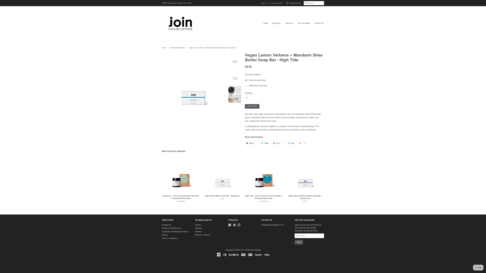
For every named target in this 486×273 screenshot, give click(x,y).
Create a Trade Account (171, 228)
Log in (263, 3)
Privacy (165, 235)
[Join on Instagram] (239, 225)
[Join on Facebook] (229, 225)
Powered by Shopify (253, 250)
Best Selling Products (177, 48)
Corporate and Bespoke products (175, 232)
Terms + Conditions (169, 238)
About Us (289, 23)
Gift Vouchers (304, 23)
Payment (198, 228)
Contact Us (319, 23)
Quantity (248, 93)
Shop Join (276, 23)
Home (265, 23)
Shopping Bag (295, 3)
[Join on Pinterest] (234, 225)
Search (198, 225)
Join (242, 250)
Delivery (198, 232)
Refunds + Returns (202, 235)
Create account (276, 3)
